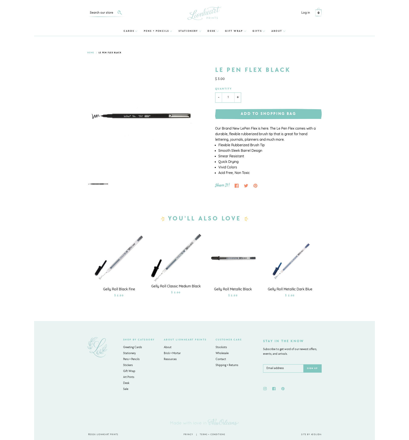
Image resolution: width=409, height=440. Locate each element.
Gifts (257, 31)
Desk (211, 31)
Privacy (188, 435)
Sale (125, 389)
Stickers (128, 365)
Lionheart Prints (108, 435)
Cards (129, 31)
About (276, 31)
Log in (305, 12)
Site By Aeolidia (311, 435)
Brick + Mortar (172, 353)
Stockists (221, 347)
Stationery (188, 31)
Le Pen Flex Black (110, 53)
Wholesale (222, 353)
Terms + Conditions (212, 435)
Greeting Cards (132, 347)
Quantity (223, 89)
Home (90, 53)
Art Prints (128, 377)
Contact (221, 359)
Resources (170, 359)
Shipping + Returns (227, 365)
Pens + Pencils (156, 31)
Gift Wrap (234, 31)
